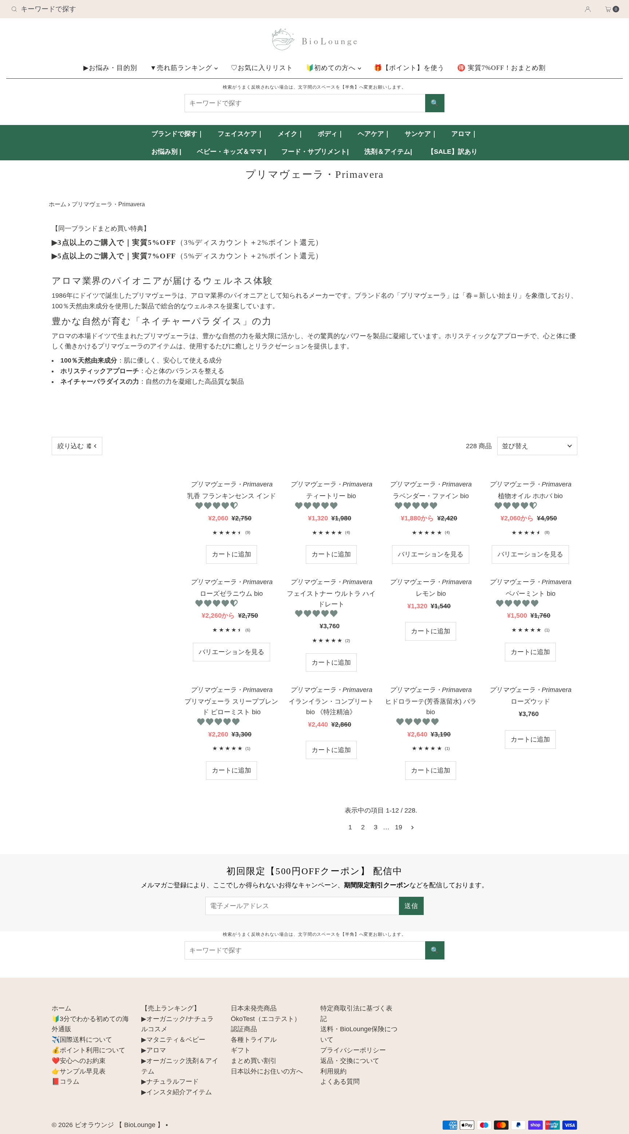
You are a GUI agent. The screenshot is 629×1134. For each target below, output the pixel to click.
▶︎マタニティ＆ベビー (173, 1039)
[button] (217, 505)
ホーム (57, 204)
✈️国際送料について (82, 1039)
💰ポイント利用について (88, 1050)
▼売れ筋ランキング (182, 67)
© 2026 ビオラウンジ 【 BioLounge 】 (108, 1125)
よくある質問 (340, 1081)
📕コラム (65, 1081)
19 (398, 827)
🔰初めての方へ (332, 67)
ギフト (240, 1050)
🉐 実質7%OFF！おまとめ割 (501, 67)
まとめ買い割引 (254, 1060)
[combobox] (108, 9)
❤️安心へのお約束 (79, 1060)
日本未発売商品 (254, 1008)
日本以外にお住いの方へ (267, 1071)
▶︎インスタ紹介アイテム (176, 1092)
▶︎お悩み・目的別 (110, 67)
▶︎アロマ (153, 1050)
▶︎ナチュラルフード (170, 1081)
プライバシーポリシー (353, 1050)
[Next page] (413, 827)
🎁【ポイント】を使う (409, 67)
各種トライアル (254, 1039)
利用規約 (333, 1071)
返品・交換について (349, 1060)
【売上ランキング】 (170, 1008)
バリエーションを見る (430, 554)
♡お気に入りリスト (262, 67)
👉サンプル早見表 (79, 1071)
